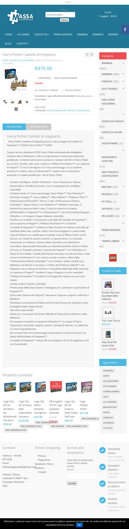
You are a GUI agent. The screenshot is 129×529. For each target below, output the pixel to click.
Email (70, 469)
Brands (113, 34)
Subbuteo (108, 418)
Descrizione (14, 127)
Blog (8, 43)
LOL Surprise (109, 402)
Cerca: (64, 9)
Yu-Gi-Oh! (107, 428)
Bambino (98, 34)
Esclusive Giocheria (108, 101)
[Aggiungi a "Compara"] (10, 394)
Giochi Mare (110, 143)
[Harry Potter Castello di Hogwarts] (5, 102)
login (68, 2)
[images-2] (16, 109)
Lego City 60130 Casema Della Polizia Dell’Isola (71, 409)
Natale (106, 412)
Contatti (22, 43)
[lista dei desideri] (4, 394)
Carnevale (108, 371)
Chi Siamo (23, 34)
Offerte (107, 208)
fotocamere (109, 386)
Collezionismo (26, 60)
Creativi (107, 81)
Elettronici (109, 88)
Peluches (108, 216)
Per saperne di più (15, 430)
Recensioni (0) (38, 127)
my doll (107, 201)
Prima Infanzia (63, 34)
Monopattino (110, 407)
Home (8, 34)
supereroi (108, 423)
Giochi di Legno (112, 132)
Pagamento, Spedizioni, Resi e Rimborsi (44, 464)
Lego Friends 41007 (84, 405)
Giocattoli (41, 34)
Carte (106, 376)
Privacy (42, 455)
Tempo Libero (110, 241)
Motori (13, 60)
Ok (79, 525)
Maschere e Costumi (109, 159)
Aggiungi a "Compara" (48, 90)
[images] (19, 102)
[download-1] (12, 102)
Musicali (107, 194)
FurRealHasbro (111, 392)
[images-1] (27, 102)
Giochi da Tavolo (113, 121)
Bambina (82, 34)
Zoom (23, 90)
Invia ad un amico (73, 90)
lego (105, 397)
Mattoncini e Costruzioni (76, 111)
